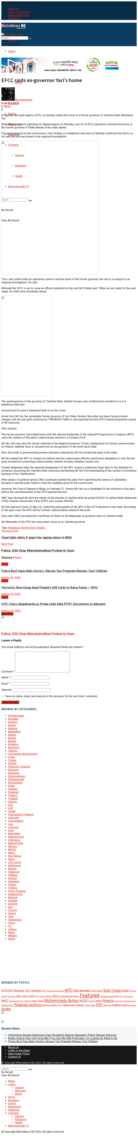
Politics (12, 887)
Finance (12, 795)
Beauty (12, 734)
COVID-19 (33, 996)
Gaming (12, 801)
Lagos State (37, 1001)
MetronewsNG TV (18, 1125)
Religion (13, 897)
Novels (12, 868)
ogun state (90, 1005)
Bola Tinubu (112, 990)
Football (13, 798)
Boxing (12, 738)
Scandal (12, 900)
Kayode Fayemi (16, 1001)
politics (125, 1005)
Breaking (13, 744)
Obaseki (80, 1005)
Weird (11, 932)
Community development (22, 754)
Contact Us (14, 18)
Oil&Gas (13, 875)
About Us (13, 8)
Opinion (12, 878)
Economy (13, 769)
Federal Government (109, 996)
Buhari (125, 990)
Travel (11, 923)
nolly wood (14, 862)
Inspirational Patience (21, 814)
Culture (12, 760)
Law (10, 824)
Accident (13, 718)
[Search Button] (30, 38)
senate (133, 1005)
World (11, 938)
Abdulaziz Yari (16, 527)
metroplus (14, 840)
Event (11, 785)
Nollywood (14, 865)
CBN (18, 996)
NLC (60, 1005)
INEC (4, 1001)
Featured (13, 792)
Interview (13, 817)
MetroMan (14, 833)
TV (9, 926)
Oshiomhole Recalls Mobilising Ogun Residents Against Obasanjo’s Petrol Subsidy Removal (62, 1035)
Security (13, 903)
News (7, 106)
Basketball (14, 731)
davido (48, 996)
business (11, 996)
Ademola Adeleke (55, 991)
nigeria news (7, 1005)
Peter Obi (107, 1005)
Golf (10, 808)
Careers (12, 750)
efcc (27, 527)
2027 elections (33, 990)
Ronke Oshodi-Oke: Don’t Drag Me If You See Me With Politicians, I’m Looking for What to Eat (62, 1038)
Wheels (12, 935)
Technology (15, 919)
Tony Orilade (37, 527)
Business (13, 747)
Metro (11, 1081)
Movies (12, 846)
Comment (7, 671)
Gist (10, 805)
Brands (12, 741)
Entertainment (16, 779)
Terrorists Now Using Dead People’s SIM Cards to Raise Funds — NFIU (49, 587)
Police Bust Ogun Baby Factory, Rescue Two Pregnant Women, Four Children (54, 571)
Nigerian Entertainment (125, 1001)
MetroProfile (15, 843)
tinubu (6, 1009)
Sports (12, 913)
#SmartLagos (16, 715)
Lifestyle (13, 827)
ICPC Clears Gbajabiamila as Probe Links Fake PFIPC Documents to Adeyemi (53, 604)
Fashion (12, 789)
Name (5, 677)
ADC (44, 991)
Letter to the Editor (19, 12)
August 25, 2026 (11, 577)
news (99, 1000)
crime (41, 996)
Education (14, 773)
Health (12, 811)
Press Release (17, 891)
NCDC (84, 1000)
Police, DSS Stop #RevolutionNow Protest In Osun (37, 634)
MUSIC (12, 849)
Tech (11, 916)
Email (5, 683)
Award (11, 725)
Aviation (13, 722)
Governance (128, 996)
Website (6, 689)
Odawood (13, 872)
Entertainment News (69, 996)
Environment (15, 782)
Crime (11, 757)
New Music (14, 856)
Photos (12, 884)
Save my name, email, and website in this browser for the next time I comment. (51, 696)
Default (12, 763)
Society (12, 910)
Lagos (11, 51)
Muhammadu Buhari (61, 1000)
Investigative (15, 821)
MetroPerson (16, 836)
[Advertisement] (18, 960)
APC (68, 990)
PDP (99, 1005)
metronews (25, 99)
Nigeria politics (50, 1005)
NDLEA (92, 1001)
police (116, 1005)
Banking (12, 728)
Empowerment (16, 776)
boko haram (97, 990)
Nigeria (108, 1001)
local (11, 830)
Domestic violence (19, 766)
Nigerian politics (27, 1005)
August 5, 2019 (10, 103)
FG (121, 996)
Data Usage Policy (19, 15)
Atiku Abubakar (82, 990)
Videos (12, 929)
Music (11, 852)
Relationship (15, 894)
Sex (10, 907)
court (24, 996)
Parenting (13, 881)
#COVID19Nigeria (12, 990)
